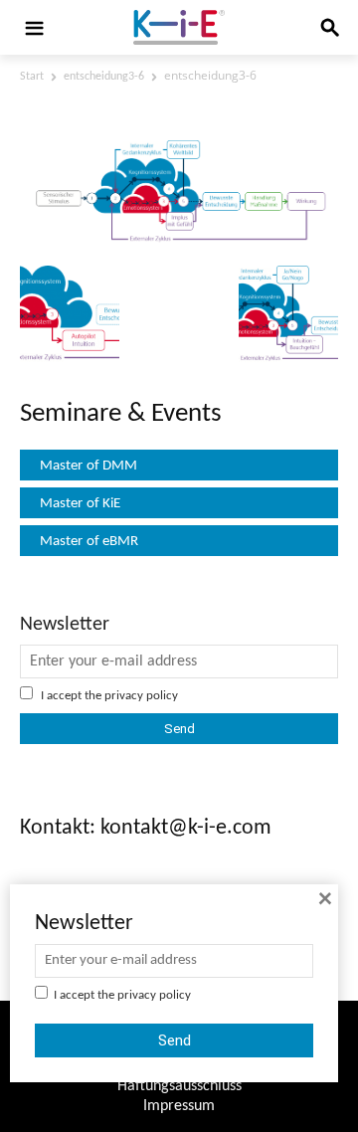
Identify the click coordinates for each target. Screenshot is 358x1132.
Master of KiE (80, 503)
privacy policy (141, 695)
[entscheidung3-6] (179, 242)
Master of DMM (88, 466)
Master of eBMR (89, 541)
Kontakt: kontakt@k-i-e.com (145, 828)
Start (32, 77)
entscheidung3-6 (104, 77)
